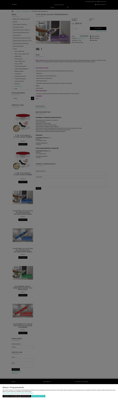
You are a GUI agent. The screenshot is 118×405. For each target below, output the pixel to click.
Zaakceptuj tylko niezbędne (11, 396)
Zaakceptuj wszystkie (38, 396)
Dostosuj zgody (25, 396)
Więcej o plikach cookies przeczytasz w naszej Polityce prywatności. (18, 393)
